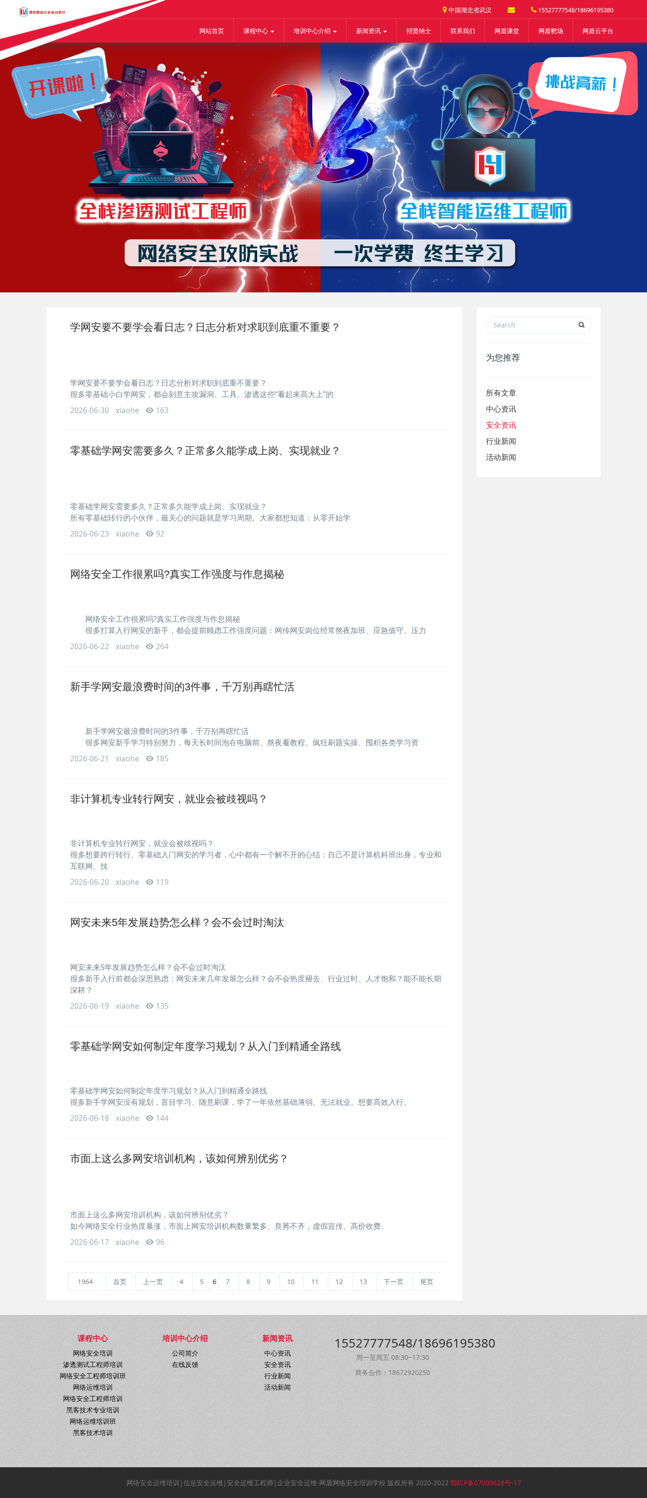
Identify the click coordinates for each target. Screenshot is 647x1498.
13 (363, 1281)
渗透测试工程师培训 (93, 1364)
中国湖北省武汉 (469, 10)
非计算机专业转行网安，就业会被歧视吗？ (169, 799)
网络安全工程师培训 (93, 1398)
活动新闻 (501, 457)
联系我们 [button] (462, 30)
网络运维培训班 (93, 1421)
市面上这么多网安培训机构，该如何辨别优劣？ (179, 1158)
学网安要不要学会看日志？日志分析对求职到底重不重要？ (205, 327)
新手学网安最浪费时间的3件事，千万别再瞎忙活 (182, 687)
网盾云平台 (598, 30)
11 (315, 1281)
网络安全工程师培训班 (93, 1375)
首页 (119, 1281)
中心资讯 (501, 409)
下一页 (394, 1281)
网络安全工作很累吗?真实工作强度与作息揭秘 (177, 574)
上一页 (153, 1281)
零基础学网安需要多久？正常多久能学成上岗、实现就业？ (205, 451)
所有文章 (501, 393)
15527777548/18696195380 (575, 10)
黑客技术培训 (93, 1432)
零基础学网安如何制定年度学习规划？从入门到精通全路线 (205, 1046)
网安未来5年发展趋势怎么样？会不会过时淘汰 (177, 922)
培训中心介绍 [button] (313, 30)
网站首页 (211, 30)
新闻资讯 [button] (369, 30)
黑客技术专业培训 (92, 1409)
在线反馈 (185, 1364)
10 (291, 1281)
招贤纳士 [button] (418, 30)
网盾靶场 (551, 30)
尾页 (426, 1281)
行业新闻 (501, 441)
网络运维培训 (93, 1387)
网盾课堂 (506, 30)
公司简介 (185, 1352)
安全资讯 (501, 425)
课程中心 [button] (256, 30)
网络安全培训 (93, 1352)
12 (339, 1281)
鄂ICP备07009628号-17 (485, 1482)
